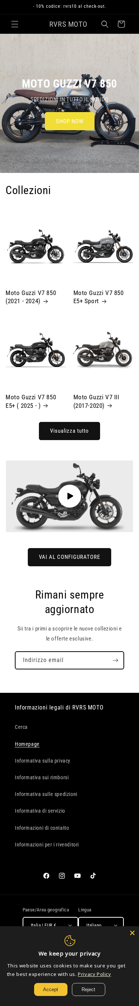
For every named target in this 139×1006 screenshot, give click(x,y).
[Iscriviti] (115, 660)
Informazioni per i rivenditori (47, 845)
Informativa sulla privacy (42, 761)
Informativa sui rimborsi (42, 777)
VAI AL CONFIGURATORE (69, 557)
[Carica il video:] (69, 496)
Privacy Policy (94, 974)
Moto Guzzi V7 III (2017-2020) (96, 401)
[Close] (132, 933)
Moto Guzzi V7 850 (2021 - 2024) (31, 297)
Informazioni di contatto (42, 828)
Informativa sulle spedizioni (46, 794)
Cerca (21, 727)
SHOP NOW (69, 121)
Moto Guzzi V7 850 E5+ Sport (98, 297)
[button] (15, 24)
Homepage (27, 744)
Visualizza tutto (69, 430)
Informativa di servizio (40, 811)
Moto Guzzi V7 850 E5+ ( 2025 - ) (31, 401)
